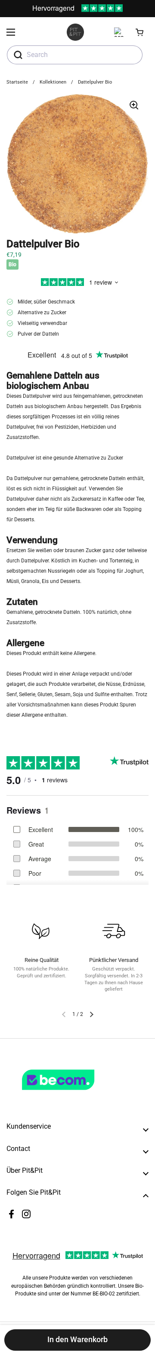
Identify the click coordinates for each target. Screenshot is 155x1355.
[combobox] (75, 54)
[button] (140, 32)
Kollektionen (53, 82)
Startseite (17, 82)
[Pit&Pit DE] (75, 32)
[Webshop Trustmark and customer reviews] (76, 1094)
